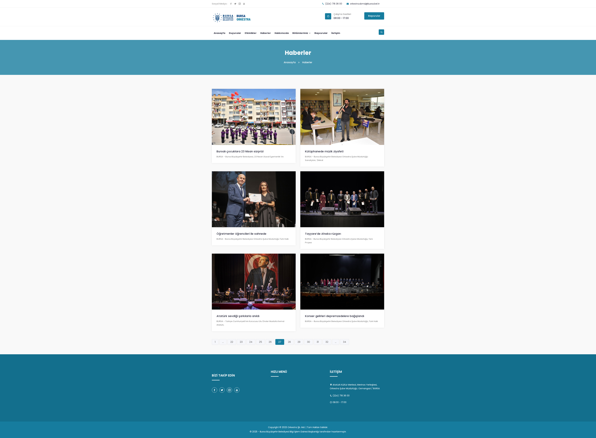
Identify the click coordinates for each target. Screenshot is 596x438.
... (223, 342)
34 (344, 342)
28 (289, 342)
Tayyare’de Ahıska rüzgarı (323, 234)
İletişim (335, 33)
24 (250, 342)
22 (231, 342)
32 (326, 342)
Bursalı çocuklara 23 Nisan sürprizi (240, 151)
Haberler (265, 33)
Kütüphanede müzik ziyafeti (324, 151)
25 (260, 342)
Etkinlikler (251, 33)
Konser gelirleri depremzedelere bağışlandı (334, 316)
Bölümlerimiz (300, 33)
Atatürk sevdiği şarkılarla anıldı (238, 316)
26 (270, 342)
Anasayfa (219, 33)
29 (299, 342)
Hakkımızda (282, 33)
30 (308, 342)
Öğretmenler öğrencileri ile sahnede (241, 234)
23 (241, 342)
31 (318, 342)
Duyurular (235, 33)
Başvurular (374, 15)
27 (279, 342)
